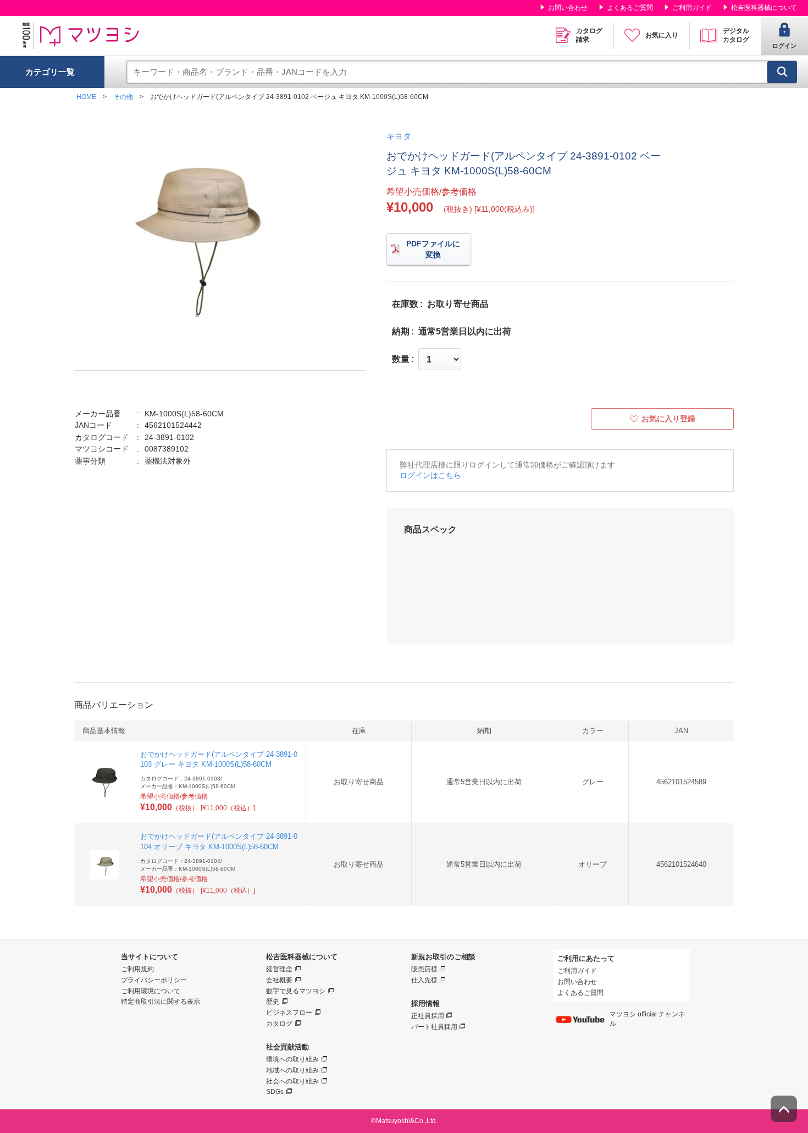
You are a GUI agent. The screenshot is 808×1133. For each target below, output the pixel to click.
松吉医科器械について (764, 8)
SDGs (275, 1092)
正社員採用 (427, 1016)
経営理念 (279, 969)
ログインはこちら (430, 475)
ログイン (784, 45)
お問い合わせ (568, 8)
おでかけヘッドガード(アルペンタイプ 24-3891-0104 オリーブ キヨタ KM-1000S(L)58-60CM (218, 841)
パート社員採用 (434, 1027)
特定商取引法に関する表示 (160, 1001)
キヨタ (398, 136)
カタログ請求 (589, 35)
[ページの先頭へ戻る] (784, 1109)
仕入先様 (424, 980)
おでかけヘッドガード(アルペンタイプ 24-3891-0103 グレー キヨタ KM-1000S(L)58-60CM (218, 759)
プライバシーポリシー (154, 980)
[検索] (782, 72)
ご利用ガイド (692, 8)
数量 (400, 359)
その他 (123, 97)
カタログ (279, 1023)
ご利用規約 (137, 969)
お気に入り (661, 35)
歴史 (272, 1001)
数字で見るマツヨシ (295, 991)
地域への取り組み (292, 1070)
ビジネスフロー (289, 1012)
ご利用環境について (150, 991)
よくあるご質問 (630, 8)
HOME (86, 97)
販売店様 (424, 969)
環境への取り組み (292, 1059)
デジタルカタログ (736, 35)
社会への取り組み (292, 1081)
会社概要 (279, 980)
